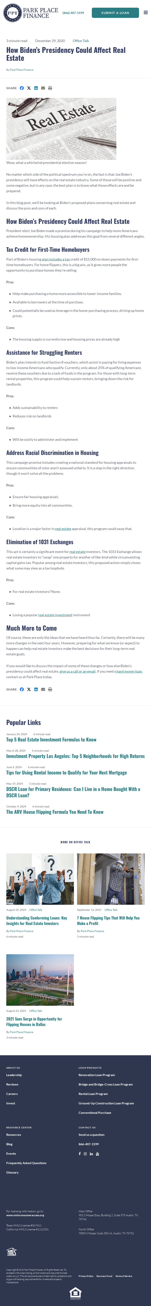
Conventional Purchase (95, 1112)
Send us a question (91, 1134)
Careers (12, 1094)
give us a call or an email (78, 671)
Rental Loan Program (93, 1094)
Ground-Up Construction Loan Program (106, 1103)
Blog (9, 1144)
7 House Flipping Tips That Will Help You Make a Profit (108, 920)
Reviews (12, 1084)
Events (11, 1153)
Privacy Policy (86, 1276)
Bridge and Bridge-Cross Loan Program (106, 1084)
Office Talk (81, 41)
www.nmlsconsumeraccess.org (25, 1215)
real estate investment (55, 615)
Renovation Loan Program (97, 1075)
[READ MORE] (40, 879)
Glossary (12, 1172)
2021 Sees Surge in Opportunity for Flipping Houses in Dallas (34, 1021)
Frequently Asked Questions (26, 1163)
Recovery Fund (104, 1276)
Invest (10, 1103)
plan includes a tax (56, 259)
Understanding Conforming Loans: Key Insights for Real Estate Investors (36, 920)
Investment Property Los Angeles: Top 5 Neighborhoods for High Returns (75, 755)
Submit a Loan (115, 13)
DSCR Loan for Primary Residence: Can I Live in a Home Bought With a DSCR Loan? (73, 792)
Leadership (14, 1075)
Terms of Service (123, 1276)
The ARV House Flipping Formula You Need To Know (54, 811)
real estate (63, 528)
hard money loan (129, 671)
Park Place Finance (21, 69)
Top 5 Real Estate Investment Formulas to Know (51, 739)
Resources (13, 1134)
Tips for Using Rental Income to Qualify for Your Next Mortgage (66, 772)
